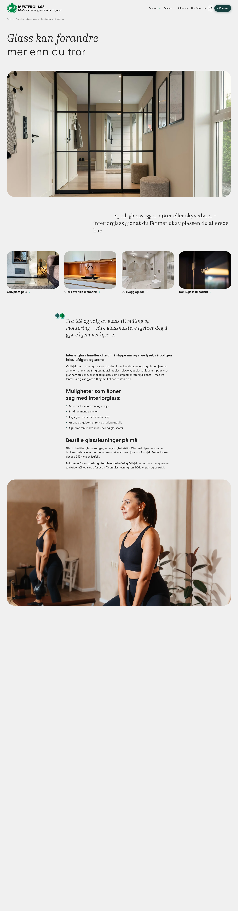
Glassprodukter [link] (32, 19)
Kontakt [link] (223, 8)
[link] (34, 8)
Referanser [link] (183, 8)
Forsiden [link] (10, 19)
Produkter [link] (154, 8)
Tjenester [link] (168, 8)
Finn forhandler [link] (198, 8)
